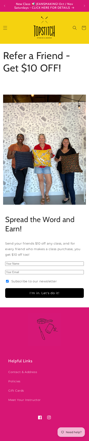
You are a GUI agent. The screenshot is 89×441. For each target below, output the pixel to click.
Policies (14, 381)
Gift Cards (16, 390)
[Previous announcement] (4, 5)
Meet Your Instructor (24, 400)
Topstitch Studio (36, 437)
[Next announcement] (84, 5)
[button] (5, 27)
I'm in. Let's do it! (44, 293)
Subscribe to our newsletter (34, 281)
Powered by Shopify (60, 437)
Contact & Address (22, 372)
